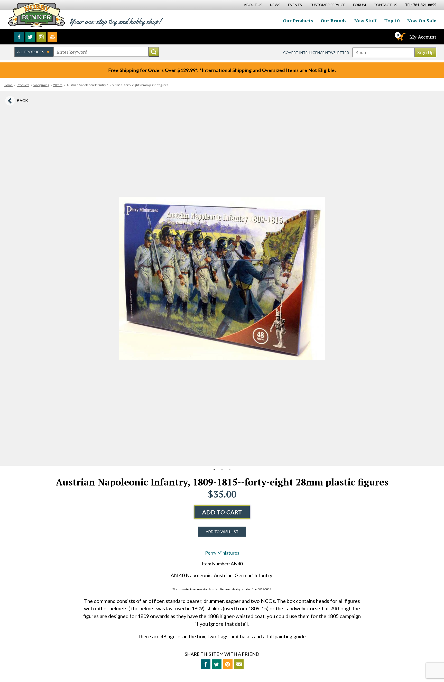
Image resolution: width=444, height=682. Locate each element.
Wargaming (41, 85)
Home (8, 85)
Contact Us (385, 5)
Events (295, 5)
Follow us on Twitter (30, 37)
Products (23, 85)
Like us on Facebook (19, 37)
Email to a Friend (239, 664)
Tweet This (216, 664)
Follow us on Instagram (41, 37)
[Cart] (400, 36)
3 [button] (229, 469)
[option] (222, 278)
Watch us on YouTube (52, 37)
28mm (57, 85)
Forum (359, 5)
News (275, 5)
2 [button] (222, 469)
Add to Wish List (222, 531)
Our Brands (334, 20)
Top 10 (392, 20)
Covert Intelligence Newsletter (316, 52)
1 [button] (214, 469)
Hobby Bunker (36, 14)
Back (22, 100)
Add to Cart (222, 512)
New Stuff (365, 20)
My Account (423, 37)
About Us (253, 5)
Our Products (298, 20)
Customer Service (327, 5)
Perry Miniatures (222, 553)
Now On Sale (421, 20)
